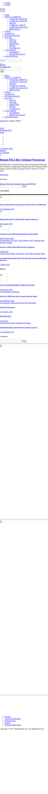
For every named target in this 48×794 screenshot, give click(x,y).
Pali (34, 184)
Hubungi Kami (10, 721)
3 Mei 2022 (4, 252)
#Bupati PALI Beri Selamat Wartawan (14, 184)
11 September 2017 (7, 332)
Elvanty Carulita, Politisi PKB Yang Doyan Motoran (17, 247)
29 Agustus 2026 (6, 290)
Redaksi (8, 3)
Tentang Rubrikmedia (13, 719)
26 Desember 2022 (7, 238)
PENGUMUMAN (5, 316)
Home (2, 121)
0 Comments (4, 153)
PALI (2, 128)
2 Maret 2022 (5, 265)
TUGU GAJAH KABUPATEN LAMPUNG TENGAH (17, 285)
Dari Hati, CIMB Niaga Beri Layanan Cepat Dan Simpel (18, 296)
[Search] (1, 63)
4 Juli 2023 (4, 321)
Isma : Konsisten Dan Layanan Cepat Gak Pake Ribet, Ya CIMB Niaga (23, 204)
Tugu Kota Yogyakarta (7, 307)
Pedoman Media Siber (13, 725)
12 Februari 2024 (6, 149)
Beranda (8, 717)
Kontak (7, 5)
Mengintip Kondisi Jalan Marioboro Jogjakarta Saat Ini (18, 327)
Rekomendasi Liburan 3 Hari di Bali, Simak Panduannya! (19, 219)
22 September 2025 (7, 209)
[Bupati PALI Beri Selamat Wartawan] (6, 130)
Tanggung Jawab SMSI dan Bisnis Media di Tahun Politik (19, 234)
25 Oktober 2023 (6, 312)
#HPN (30, 184)
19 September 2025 (7, 301)
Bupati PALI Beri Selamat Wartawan (22, 159)
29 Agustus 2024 (6, 224)
